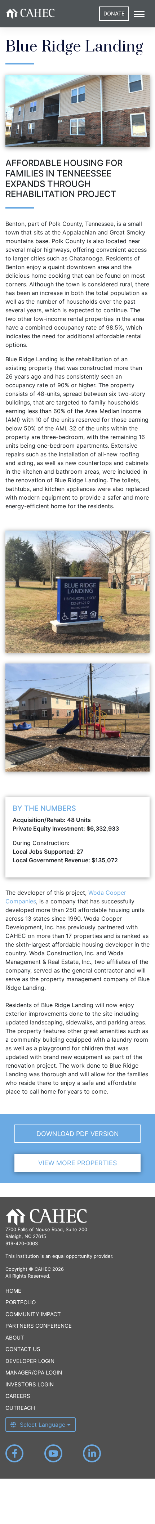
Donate (114, 13)
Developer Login (29, 1361)
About (14, 1337)
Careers (17, 1396)
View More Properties (77, 1163)
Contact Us (22, 1349)
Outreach (20, 1407)
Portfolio (20, 1302)
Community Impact (33, 1314)
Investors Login (29, 1384)
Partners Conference (38, 1325)
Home (13, 1290)
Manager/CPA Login (33, 1372)
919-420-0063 (21, 1243)
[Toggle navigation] (139, 13)
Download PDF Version (77, 1134)
